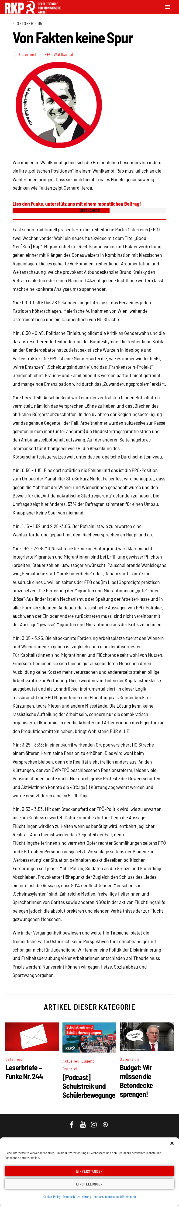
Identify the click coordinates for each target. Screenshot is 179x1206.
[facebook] (72, 1122)
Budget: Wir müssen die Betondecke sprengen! (136, 1080)
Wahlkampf (63, 54)
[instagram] (95, 1122)
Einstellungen (89, 1184)
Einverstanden (89, 1171)
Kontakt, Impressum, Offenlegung (114, 1197)
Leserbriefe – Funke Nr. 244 (24, 1072)
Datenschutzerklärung (77, 1197)
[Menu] (167, 6)
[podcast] (106, 1122)
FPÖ (48, 54)
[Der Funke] (32, 12)
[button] (172, 1143)
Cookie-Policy (52, 1197)
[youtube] (83, 1122)
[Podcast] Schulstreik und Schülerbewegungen (90, 1086)
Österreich (28, 54)
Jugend (88, 1061)
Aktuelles (70, 1061)
